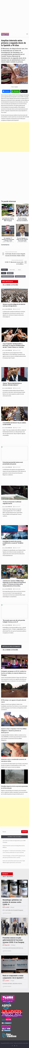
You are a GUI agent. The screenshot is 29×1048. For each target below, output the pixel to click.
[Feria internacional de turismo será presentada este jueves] (14, 453)
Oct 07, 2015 (17, 467)
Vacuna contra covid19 (7, 276)
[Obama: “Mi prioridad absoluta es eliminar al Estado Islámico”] (14, 374)
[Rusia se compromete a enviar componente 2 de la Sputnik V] (14, 964)
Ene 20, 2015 (17, 625)
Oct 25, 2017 (17, 506)
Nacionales (12, 269)
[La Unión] (5, 34)
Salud (19, 269)
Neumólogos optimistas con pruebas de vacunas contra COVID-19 (12, 902)
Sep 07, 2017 (18, 350)
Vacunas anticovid (20, 276)
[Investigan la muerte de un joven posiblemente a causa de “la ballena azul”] (14, 532)
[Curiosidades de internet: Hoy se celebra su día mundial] (14, 414)
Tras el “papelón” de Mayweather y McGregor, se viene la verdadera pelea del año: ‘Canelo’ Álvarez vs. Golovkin (14, 345)
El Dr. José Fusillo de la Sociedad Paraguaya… (13, 910)
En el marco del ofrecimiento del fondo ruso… (13, 948)
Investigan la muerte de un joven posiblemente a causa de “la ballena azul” (13, 542)
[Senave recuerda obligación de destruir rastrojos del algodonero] (14, 295)
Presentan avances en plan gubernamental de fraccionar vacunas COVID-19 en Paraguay (13, 940)
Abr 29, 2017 (17, 309)
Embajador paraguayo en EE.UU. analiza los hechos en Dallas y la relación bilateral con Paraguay (13, 673)
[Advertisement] (14, 15)
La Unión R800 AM (8, 309)
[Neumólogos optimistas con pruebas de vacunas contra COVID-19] (14, 888)
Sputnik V (10, 273)
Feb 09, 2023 (17, 589)
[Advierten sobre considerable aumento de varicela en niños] (14, 750)
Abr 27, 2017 (17, 547)
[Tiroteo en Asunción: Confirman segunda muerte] (14, 493)
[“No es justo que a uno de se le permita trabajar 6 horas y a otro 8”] (14, 611)
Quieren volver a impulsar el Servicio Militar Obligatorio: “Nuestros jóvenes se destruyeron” (14, 730)
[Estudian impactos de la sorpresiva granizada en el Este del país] (14, 777)
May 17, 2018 (18, 427)
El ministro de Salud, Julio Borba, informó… (13, 983)
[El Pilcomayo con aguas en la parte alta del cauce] (14, 690)
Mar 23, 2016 (17, 388)
